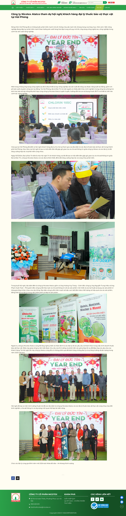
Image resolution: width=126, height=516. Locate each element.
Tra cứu (82, 7)
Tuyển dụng (91, 7)
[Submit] (105, 2)
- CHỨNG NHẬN (74, 501)
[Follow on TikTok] (97, 499)
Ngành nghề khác (70, 7)
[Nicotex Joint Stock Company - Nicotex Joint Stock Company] (14, 2)
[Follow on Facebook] (92, 499)
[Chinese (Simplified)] (109, 2)
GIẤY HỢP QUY (69, 499)
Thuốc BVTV (30, 7)
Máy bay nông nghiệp (54, 7)
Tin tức (99, 7)
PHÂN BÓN (40, 7)
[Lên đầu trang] (121, 506)
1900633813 (64, 3)
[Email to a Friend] (17, 478)
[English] (111, 2)
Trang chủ (13, 7)
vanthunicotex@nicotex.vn (80, 3)
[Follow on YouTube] (102, 499)
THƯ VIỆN (67, 503)
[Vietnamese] (114, 2)
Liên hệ (107, 7)
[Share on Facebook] (13, 478)
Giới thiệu (19, 7)
